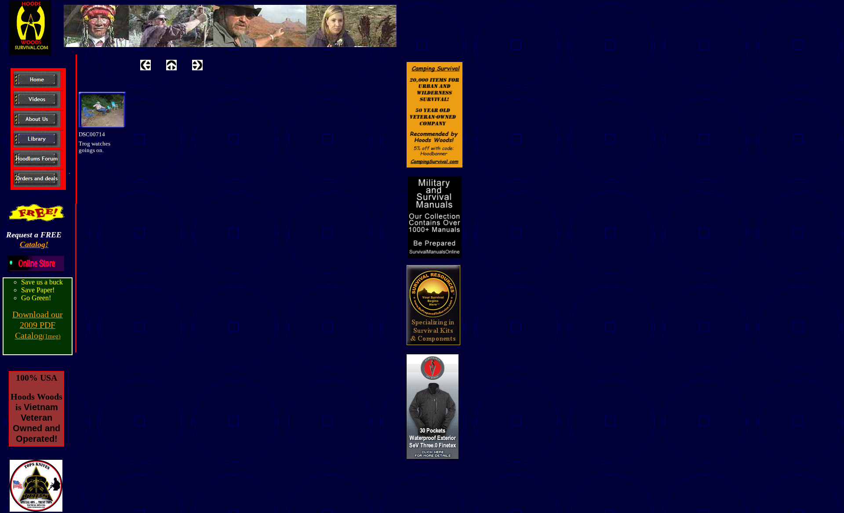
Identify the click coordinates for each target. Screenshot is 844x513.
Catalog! (34, 244)
